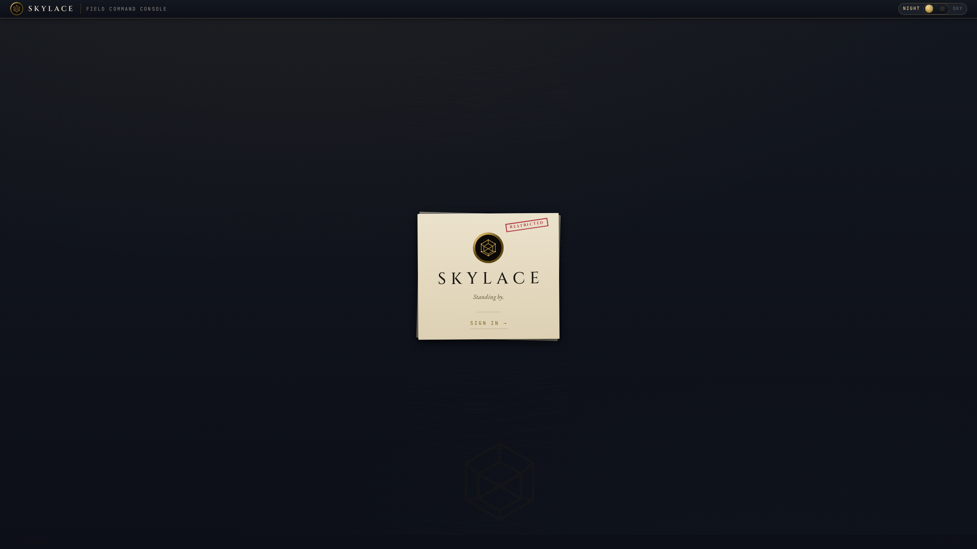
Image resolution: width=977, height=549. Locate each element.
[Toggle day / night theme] (936, 8)
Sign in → (489, 323)
